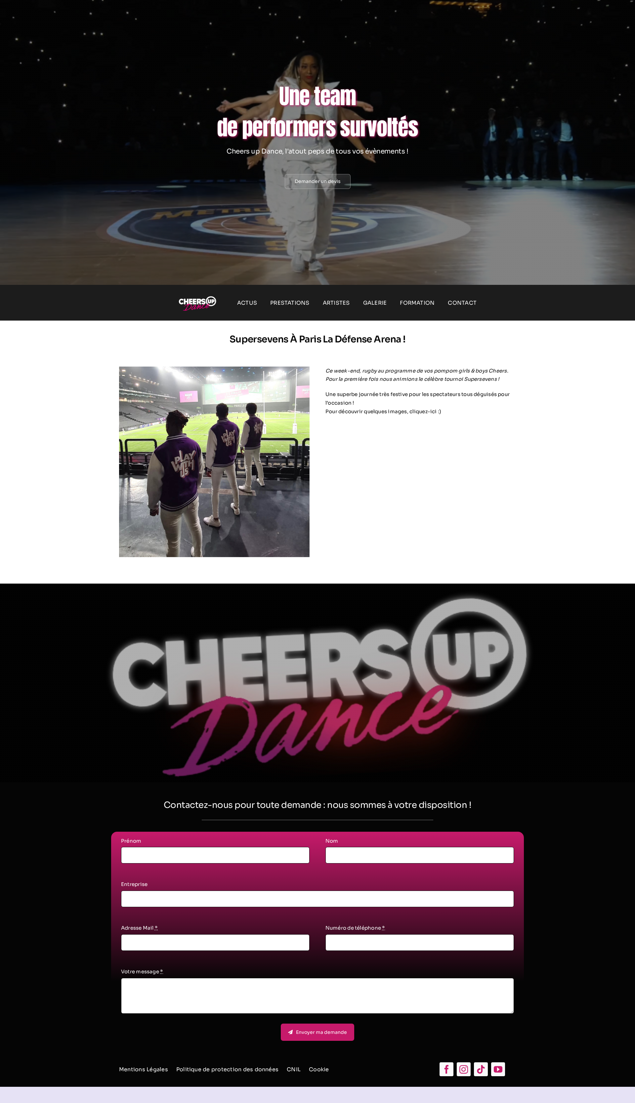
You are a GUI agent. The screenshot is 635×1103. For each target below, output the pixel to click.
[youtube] (498, 1069)
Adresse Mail (139, 928)
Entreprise (134, 884)
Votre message (142, 971)
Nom (331, 841)
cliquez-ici (423, 411)
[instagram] (464, 1069)
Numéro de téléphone (355, 928)
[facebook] (446, 1069)
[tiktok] (481, 1069)
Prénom (131, 841)
